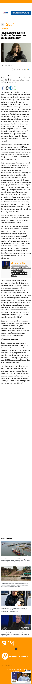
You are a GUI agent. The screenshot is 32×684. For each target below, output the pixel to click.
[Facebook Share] (2, 88)
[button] (2, 24)
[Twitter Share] (7, 88)
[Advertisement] (16, 459)
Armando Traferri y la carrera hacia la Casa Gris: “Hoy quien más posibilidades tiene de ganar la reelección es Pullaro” (21, 271)
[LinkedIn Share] (11, 88)
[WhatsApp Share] (15, 88)
